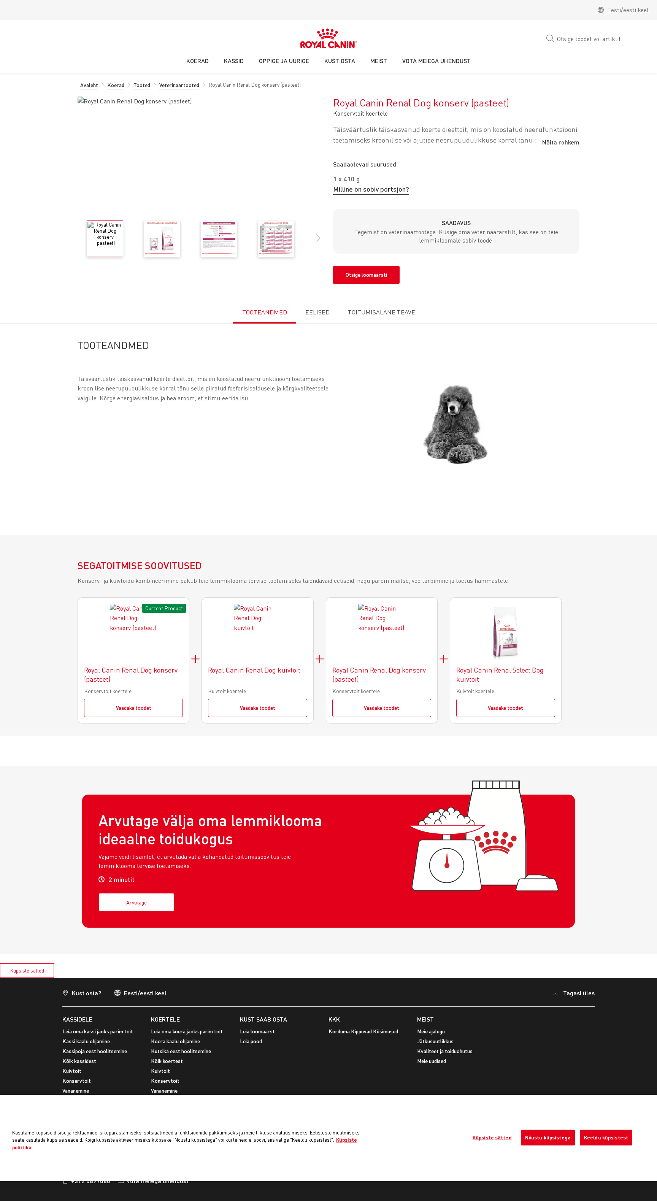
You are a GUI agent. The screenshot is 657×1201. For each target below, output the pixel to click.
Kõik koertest (167, 1061)
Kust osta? (86, 992)
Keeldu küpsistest (606, 1137)
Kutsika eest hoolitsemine (181, 1051)
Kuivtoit (71, 1071)
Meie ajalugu (431, 1031)
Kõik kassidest (79, 1061)
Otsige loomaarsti (366, 274)
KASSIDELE (77, 1019)
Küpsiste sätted (27, 971)
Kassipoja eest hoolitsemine (94, 1051)
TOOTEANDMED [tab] (264, 312)
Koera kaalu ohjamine (175, 1041)
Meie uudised (431, 1061)
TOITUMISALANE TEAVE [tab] (381, 312)
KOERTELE (165, 1019)
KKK (334, 1019)
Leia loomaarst (257, 1031)
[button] (318, 242)
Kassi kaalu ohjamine (86, 1041)
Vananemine (75, 1090)
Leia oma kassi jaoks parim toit (97, 1031)
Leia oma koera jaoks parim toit (187, 1031)
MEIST (425, 1019)
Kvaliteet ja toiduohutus (445, 1051)
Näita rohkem (560, 142)
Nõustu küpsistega (548, 1137)
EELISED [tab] (317, 312)
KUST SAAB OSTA (263, 1019)
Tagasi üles (579, 992)
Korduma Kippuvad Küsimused (363, 1031)
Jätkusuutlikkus (435, 1041)
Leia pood (251, 1041)
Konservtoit (76, 1080)
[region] (328, 1138)
